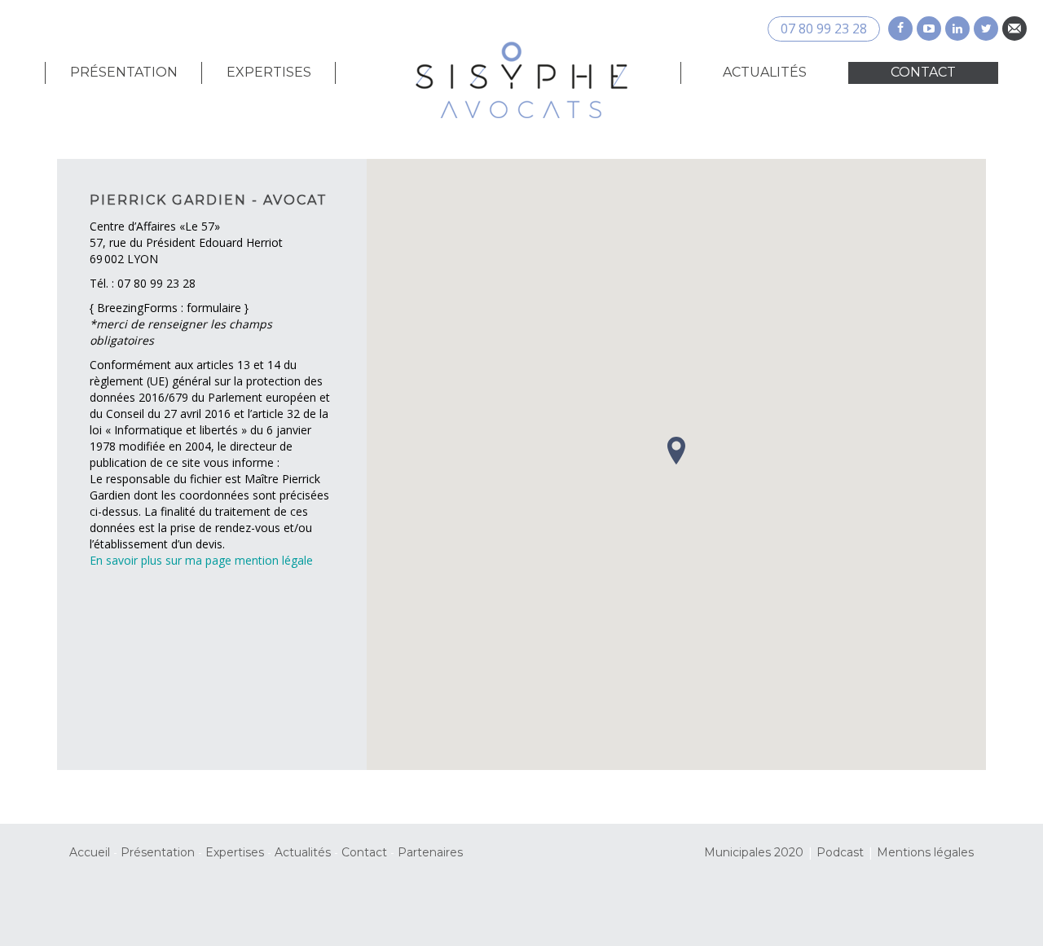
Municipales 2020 (753, 852)
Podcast (840, 852)
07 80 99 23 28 (824, 28)
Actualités (765, 72)
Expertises (269, 72)
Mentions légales (925, 852)
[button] (676, 450)
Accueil (89, 852)
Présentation (124, 72)
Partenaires (430, 852)
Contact (923, 72)
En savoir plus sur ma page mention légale (201, 560)
